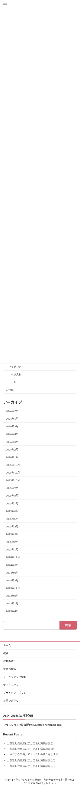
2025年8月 (12, 495)
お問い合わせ (11, 700)
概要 (5, 653)
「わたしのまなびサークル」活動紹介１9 (31, 760)
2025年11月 (13, 472)
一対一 (15, 382)
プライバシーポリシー (16, 692)
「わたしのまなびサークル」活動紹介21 (30, 743)
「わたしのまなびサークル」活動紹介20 (30, 748)
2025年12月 (13, 464)
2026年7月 (12, 411)
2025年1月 (12, 549)
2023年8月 (12, 595)
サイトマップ (11, 684)
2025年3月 (12, 534)
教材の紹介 (9, 661)
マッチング (15, 366)
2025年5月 (12, 518)
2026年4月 (12, 434)
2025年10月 (13, 480)
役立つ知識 (9, 669)
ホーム (7, 645)
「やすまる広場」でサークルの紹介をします (32, 754)
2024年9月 (12, 565)
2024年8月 (12, 572)
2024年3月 (12, 580)
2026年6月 (12, 418)
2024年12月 (13, 557)
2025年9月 (12, 488)
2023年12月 (13, 588)
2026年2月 (12, 449)
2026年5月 (12, 426)
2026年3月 (12, 441)
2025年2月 (12, 541)
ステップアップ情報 (14, 677)
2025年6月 (12, 511)
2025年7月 (12, 503)
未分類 (9, 389)
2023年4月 (12, 611)
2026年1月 (12, 457)
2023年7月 (12, 603)
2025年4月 (12, 526)
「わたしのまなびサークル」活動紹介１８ (31, 765)
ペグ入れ (16, 374)
